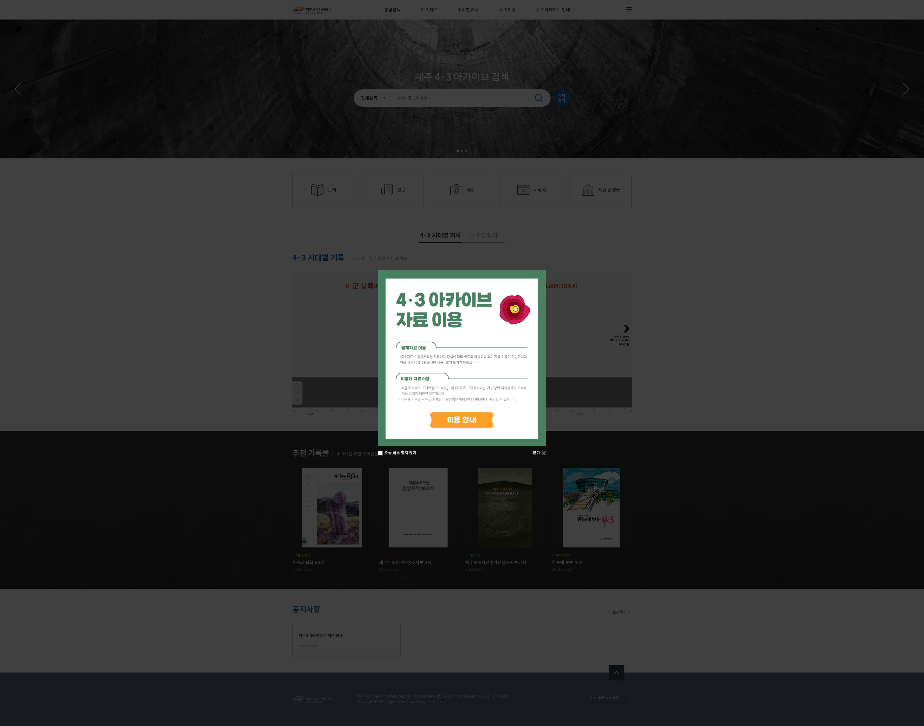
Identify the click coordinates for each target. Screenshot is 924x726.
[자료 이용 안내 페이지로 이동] (462, 358)
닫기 (537, 452)
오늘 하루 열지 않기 (400, 452)
